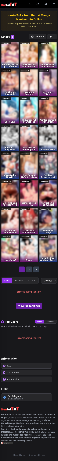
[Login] (46, 4)
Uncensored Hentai (37, 455)
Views (7, 280)
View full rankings (29, 305)
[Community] (38, 4)
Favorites (19, 280)
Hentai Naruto (19, 455)
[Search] (31, 4)
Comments (50, 321)
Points (39, 321)
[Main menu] (54, 4)
